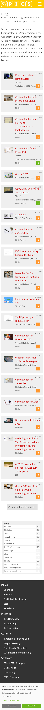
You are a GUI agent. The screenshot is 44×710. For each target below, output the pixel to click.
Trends (7, 540)
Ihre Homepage (11, 618)
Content (7, 526)
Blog (6, 603)
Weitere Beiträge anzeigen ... (22, 507)
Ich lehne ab (11, 706)
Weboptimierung (11, 564)
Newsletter (9, 608)
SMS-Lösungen (11, 677)
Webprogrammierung (13, 571)
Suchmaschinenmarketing (17, 652)
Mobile (7, 561)
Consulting (9, 672)
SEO (5, 533)
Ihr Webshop (10, 623)
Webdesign (8, 550)
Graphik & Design (12, 643)
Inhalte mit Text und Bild (16, 638)
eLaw (6, 554)
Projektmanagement (12, 567)
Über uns (8, 589)
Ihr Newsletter (11, 628)
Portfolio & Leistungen (15, 599)
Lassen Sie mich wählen (10, 701)
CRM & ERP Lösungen (14, 663)
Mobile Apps (10, 667)
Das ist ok (31, 706)
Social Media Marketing (15, 648)
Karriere (8, 594)
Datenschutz (9, 543)
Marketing (8, 530)
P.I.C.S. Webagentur (12, 547)
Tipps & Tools (9, 537)
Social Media (9, 557)
